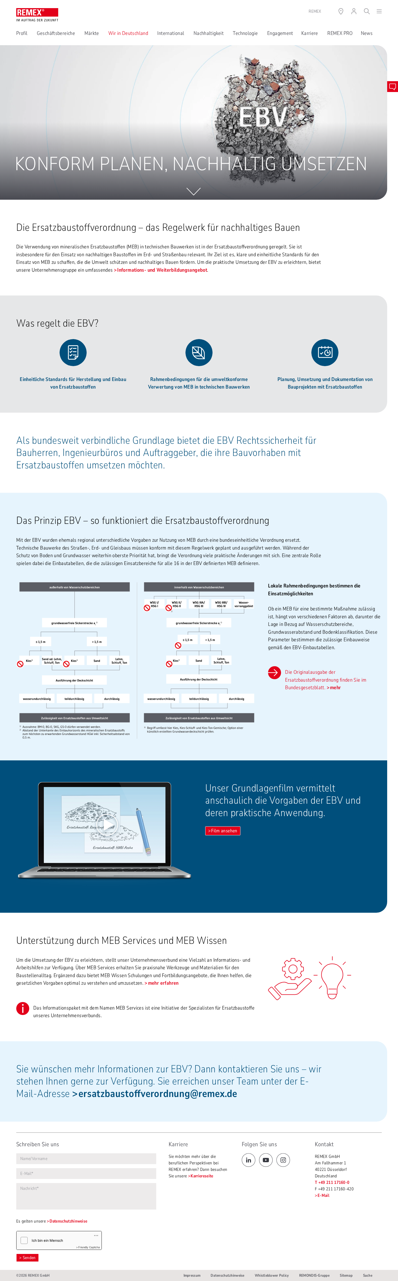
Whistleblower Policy (272, 1275)
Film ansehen (224, 830)
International (171, 33)
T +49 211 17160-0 (332, 1182)
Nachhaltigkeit (209, 33)
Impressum (192, 1275)
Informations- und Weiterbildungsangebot (162, 270)
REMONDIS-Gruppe (314, 1275)
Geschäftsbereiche (56, 33)
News (367, 33)
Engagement (280, 33)
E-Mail (323, 1195)
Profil (22, 33)
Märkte (92, 33)
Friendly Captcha (89, 1247)
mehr (335, 687)
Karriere (310, 33)
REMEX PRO (340, 33)
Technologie (246, 33)
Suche (367, 1275)
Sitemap (346, 1275)
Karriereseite (202, 1176)
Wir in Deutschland (128, 33)
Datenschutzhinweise (68, 1221)
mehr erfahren (163, 983)
